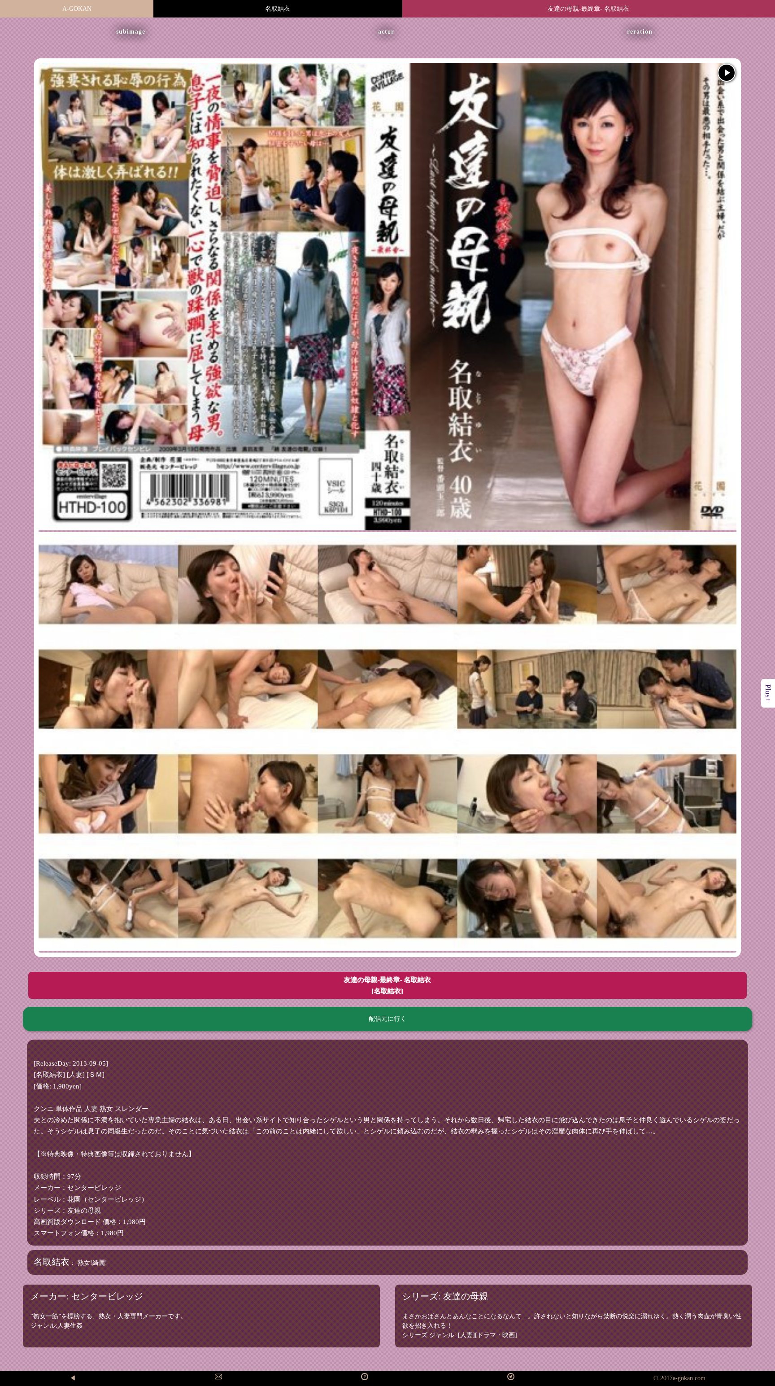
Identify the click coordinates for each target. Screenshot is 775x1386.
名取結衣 (277, 8)
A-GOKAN (76, 8)
